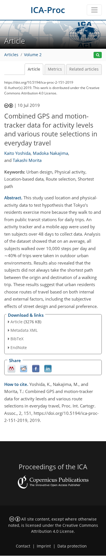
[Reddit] (23, 368)
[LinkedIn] (48, 368)
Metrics (55, 69)
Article (34, 69)
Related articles (84, 69)
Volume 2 (33, 54)
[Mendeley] (11, 368)
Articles (11, 54)
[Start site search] (98, 55)
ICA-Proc (48, 10)
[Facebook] (36, 368)
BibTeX (16, 338)
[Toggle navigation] (94, 10)
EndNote (18, 347)
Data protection (72, 546)
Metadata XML (24, 330)
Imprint (44, 546)
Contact (23, 546)
